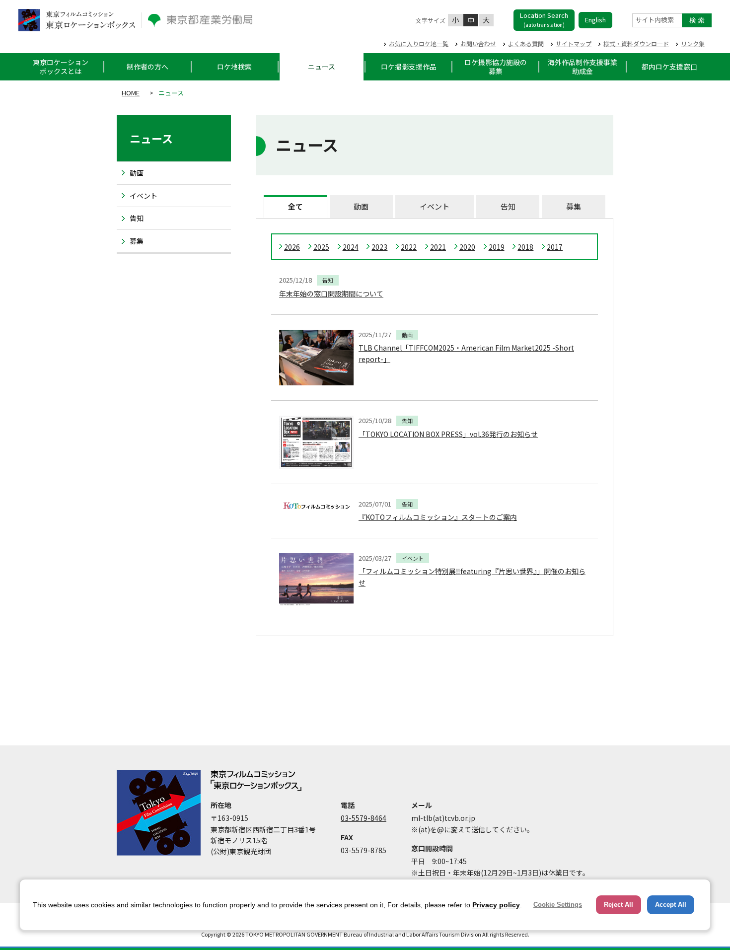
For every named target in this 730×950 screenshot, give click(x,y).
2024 (351, 247)
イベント (434, 206)
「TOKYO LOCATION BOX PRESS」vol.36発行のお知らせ (448, 434)
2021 (438, 247)
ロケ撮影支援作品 (409, 67)
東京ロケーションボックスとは (60, 66)
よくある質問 (526, 43)
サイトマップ (573, 43)
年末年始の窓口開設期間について (331, 293)
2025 (321, 247)
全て (295, 206)
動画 (361, 206)
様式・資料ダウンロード (636, 43)
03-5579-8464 (363, 818)
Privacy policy (496, 905)
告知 (508, 206)
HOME (131, 92)
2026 (292, 247)
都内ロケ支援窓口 (669, 67)
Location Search (544, 19)
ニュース (321, 67)
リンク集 (693, 43)
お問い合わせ (478, 43)
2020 (467, 247)
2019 (497, 247)
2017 (555, 247)
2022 (409, 247)
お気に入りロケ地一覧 (418, 43)
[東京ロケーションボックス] (77, 20)
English (595, 19)
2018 (525, 247)
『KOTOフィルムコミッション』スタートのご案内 (438, 517)
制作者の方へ (147, 67)
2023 (379, 247)
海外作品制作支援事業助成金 (582, 66)
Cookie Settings (557, 904)
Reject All (618, 904)
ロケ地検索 (234, 67)
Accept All (670, 904)
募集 (573, 206)
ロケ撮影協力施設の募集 (495, 66)
